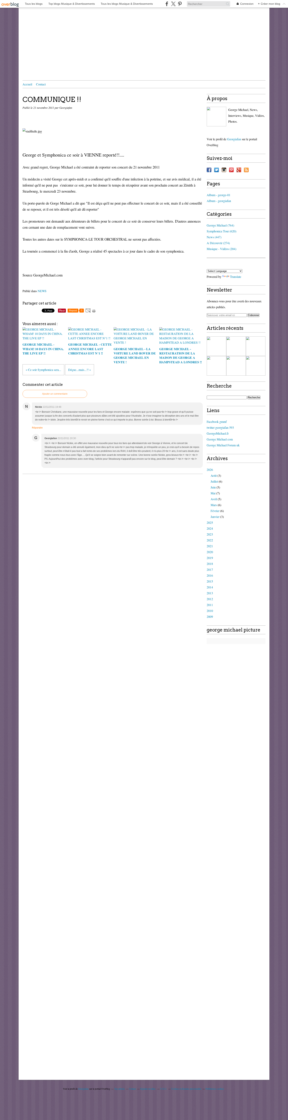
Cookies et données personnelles (186, 1088)
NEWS (42, 291)
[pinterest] (179, 4)
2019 (210, 558)
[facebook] (166, 4)
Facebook (209, 170)
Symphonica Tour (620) (221, 231)
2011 (210, 605)
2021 (210, 546)
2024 (210, 528)
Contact (41, 84)
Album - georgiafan (219, 201)
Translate (235, 277)
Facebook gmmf (217, 422)
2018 (210, 564)
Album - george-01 (218, 195)
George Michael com (220, 439)
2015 (210, 581)
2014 (210, 587)
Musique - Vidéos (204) (221, 249)
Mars (214, 505)
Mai (213, 493)
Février (215, 511)
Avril (214, 499)
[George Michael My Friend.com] (216, 116)
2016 (210, 575)
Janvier (215, 517)
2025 (210, 522)
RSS (246, 170)
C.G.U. (163, 1088)
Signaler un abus (148, 1088)
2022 (210, 540)
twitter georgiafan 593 (220, 427)
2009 (210, 616)
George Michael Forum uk (223, 445)
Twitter (216, 170)
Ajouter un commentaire (55, 393)
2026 (210, 470)
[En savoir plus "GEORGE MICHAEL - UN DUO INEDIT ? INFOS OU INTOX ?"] (236, 366)
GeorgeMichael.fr (218, 433)
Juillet (214, 481)
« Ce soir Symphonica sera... (43, 370)
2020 (210, 552)
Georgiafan (234, 139)
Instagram (224, 170)
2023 (210, 534)
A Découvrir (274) (218, 243)
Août (214, 475)
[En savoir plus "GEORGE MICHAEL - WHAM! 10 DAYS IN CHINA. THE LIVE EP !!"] (216, 346)
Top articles (119, 1088)
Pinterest (231, 170)
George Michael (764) (220, 225)
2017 (210, 569)
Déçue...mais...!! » (79, 370)
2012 (210, 599)
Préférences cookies (215, 1088)
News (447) (214, 237)
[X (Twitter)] (173, 4)
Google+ (238, 170)
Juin (213, 487)
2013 (210, 593)
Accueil (27, 84)
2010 (210, 611)
